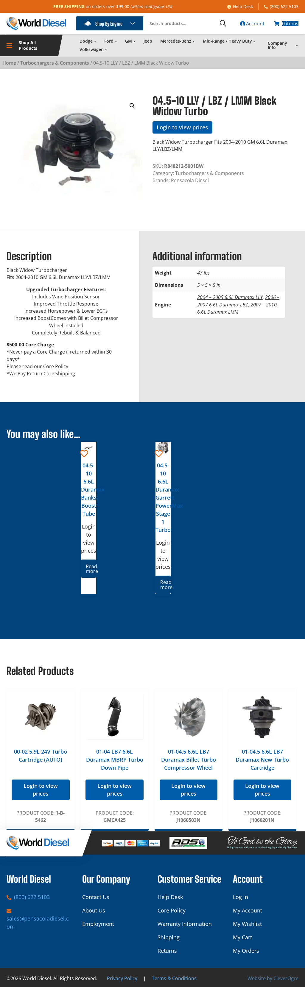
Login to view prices (182, 127)
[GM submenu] (134, 41)
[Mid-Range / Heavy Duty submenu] (254, 41)
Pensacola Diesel (190, 180)
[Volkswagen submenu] (106, 49)
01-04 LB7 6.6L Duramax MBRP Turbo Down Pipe (114, 759)
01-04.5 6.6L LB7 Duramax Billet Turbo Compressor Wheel (188, 759)
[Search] (223, 23)
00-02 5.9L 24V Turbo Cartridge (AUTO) (40, 755)
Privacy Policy (122, 978)
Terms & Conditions (174, 978)
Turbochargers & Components (54, 63)
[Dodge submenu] (95, 41)
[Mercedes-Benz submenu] (193, 41)
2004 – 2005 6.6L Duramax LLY (230, 297)
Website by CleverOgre (273, 978)
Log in (240, 897)
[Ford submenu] (116, 41)
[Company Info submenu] (297, 45)
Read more (91, 568)
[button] (132, 105)
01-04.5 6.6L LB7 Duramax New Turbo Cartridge (262, 759)
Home (9, 63)
